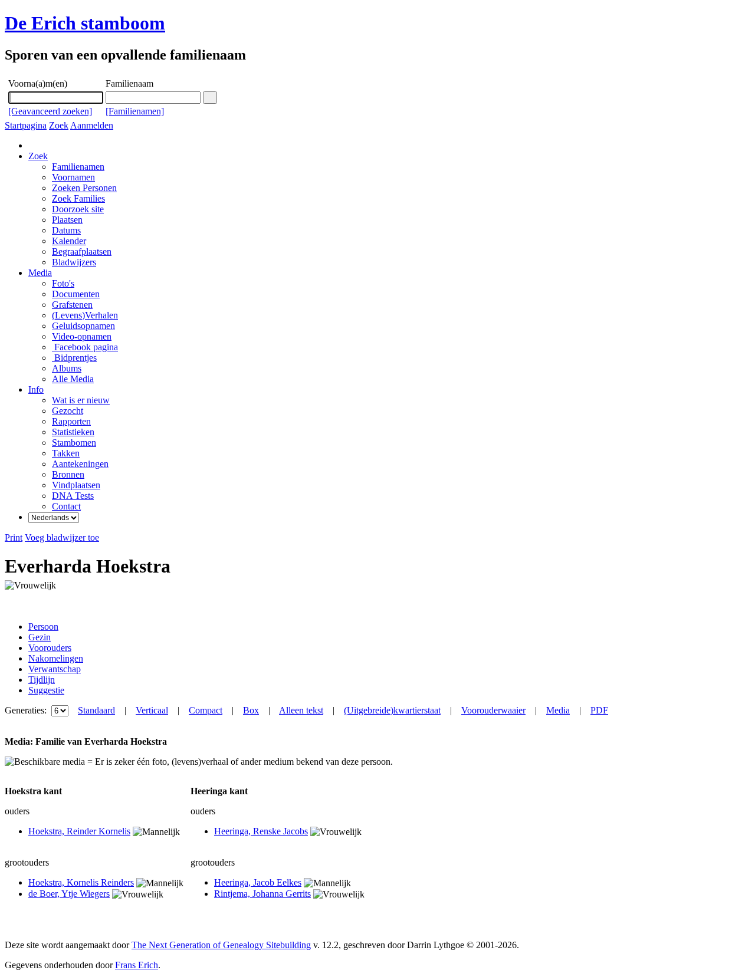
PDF (599, 710)
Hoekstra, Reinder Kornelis (79, 831)
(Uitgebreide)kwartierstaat (392, 710)
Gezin (39, 637)
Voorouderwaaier (493, 710)
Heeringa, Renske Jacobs (261, 831)
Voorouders (49, 648)
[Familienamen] (135, 111)
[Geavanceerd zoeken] (50, 111)
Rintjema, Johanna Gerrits (262, 894)
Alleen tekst (301, 710)
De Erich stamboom (85, 23)
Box (251, 710)
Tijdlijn (41, 680)
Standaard (96, 710)
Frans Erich (136, 965)
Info (36, 389)
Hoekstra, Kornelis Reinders (81, 882)
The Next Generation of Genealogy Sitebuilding (221, 945)
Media (40, 273)
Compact (205, 710)
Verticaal (152, 710)
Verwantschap (54, 669)
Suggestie (46, 690)
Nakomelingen (55, 658)
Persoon (43, 626)
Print (13, 537)
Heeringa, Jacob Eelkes (257, 882)
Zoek (58, 125)
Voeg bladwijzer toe (62, 537)
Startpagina (26, 125)
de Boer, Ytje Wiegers (69, 894)
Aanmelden (91, 125)
